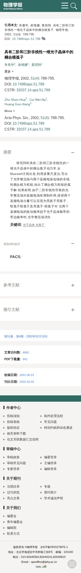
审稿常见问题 (16, 463)
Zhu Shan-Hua (14, 99)
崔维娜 (22, 64)
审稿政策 (13, 457)
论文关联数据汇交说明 (22, 439)
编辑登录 (50, 469)
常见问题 (50, 422)
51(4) (35, 78)
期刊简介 (50, 492)
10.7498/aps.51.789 (26, 39)
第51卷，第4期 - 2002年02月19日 (26, 336)
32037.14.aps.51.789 (33, 90)
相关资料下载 (16, 433)
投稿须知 (13, 416)
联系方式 (13, 533)
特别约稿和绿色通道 (58, 427)
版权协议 (13, 427)
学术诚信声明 (53, 498)
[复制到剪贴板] (43, 38)
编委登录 (50, 457)
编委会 (11, 516)
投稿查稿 (13, 422)
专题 (47, 486)
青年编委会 (15, 522)
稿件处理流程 (53, 416)
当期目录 (13, 486)
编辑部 (11, 527)
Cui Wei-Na (37, 99)
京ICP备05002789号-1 (54, 547)
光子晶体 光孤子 (34, 225)
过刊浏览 (13, 492)
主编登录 (50, 463)
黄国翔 (36, 64)
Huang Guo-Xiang (17, 104)
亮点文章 (13, 498)
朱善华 (9, 64)
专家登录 (13, 469)
